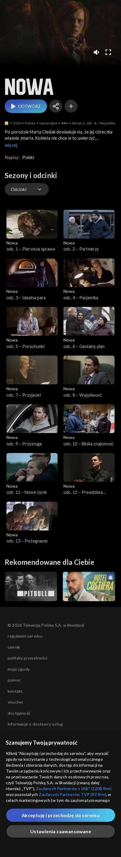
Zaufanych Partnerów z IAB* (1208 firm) (74, 788)
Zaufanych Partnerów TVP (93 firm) (72, 794)
